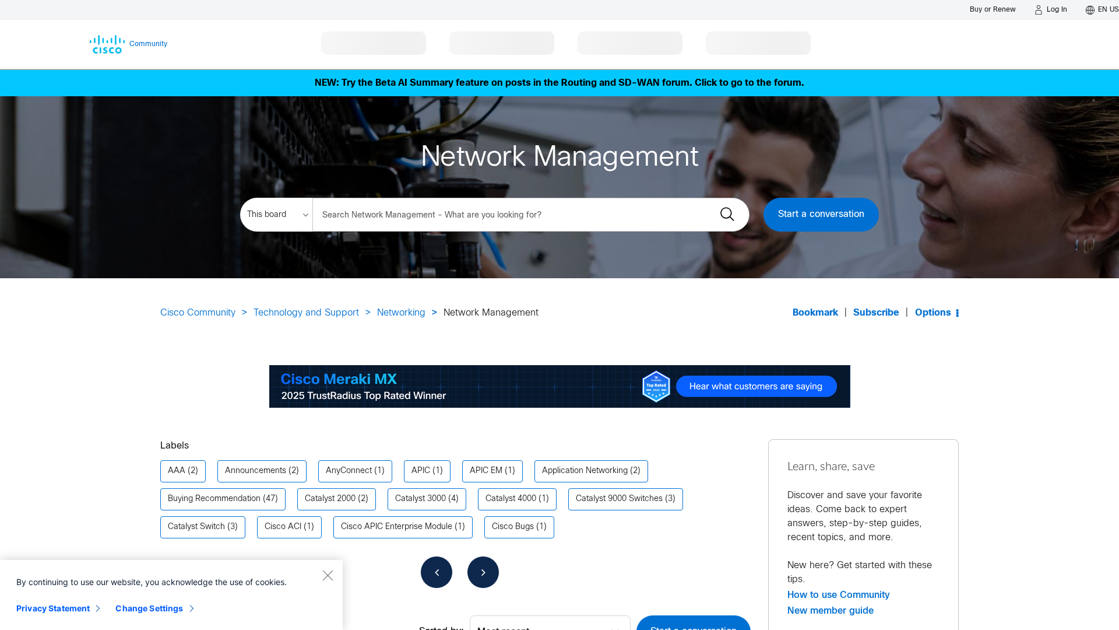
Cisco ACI (283, 527)
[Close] (327, 575)
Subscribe (876, 313)
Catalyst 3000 (420, 499)
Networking (401, 313)
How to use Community (838, 595)
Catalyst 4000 (510, 499)
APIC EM (486, 471)
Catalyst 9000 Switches (619, 499)
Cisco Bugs (513, 527)
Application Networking (585, 471)
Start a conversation (821, 214)
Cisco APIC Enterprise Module (396, 527)
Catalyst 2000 (330, 499)
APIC (420, 471)
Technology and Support (306, 313)
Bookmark (815, 313)
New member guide (830, 610)
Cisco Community (197, 313)
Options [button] (933, 313)
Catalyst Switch (196, 527)
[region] (171, 595)
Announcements (255, 471)
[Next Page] (483, 572)
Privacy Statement (53, 608)
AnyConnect (349, 471)
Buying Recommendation (214, 499)
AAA (176, 471)
